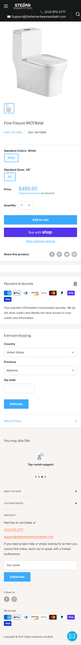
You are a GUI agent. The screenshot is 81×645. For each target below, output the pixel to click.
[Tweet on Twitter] (67, 254)
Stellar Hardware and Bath (38, 636)
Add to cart (40, 220)
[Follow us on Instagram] (14, 599)
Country (9, 344)
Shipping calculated (29, 193)
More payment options (40, 241)
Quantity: (10, 205)
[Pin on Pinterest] (59, 254)
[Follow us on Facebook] (6, 599)
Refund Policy (13, 421)
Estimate (16, 404)
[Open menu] (6, 6)
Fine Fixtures (13, 132)
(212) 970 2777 (13, 529)
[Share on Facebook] (52, 254)
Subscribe (17, 577)
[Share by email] (74, 254)
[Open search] (78, 14)
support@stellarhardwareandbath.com (28, 536)
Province (10, 362)
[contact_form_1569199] (72, 636)
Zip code (10, 380)
